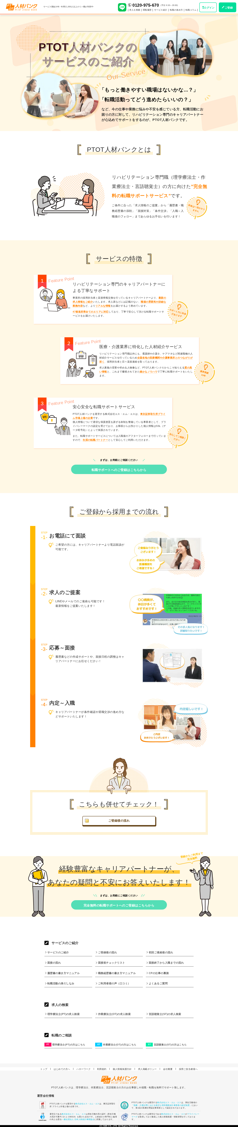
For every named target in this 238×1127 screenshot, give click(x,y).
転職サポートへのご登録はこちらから (119, 470)
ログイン (209, 7)
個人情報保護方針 (122, 1069)
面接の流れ (54, 962)
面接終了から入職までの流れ (166, 962)
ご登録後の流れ (119, 820)
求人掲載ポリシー (147, 1069)
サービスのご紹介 (58, 952)
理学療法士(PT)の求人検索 (63, 1014)
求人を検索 (134, 10)
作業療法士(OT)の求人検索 (114, 1014)
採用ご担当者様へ (188, 1069)
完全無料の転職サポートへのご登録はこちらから (119, 905)
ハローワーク (83, 1069)
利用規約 (101, 1069)
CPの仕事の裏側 (159, 973)
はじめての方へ (62, 1069)
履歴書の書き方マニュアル (63, 973)
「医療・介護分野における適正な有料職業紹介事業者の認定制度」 (161, 1105)
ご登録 (229, 7)
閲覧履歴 (147, 10)
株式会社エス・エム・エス (87, 1104)
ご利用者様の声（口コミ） (114, 983)
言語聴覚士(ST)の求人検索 (165, 1014)
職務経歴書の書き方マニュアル (117, 973)
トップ (43, 1069)
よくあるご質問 (158, 983)
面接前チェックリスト (111, 962)
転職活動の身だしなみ (60, 983)
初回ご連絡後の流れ (161, 952)
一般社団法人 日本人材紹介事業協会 (78, 1119)
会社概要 (167, 1069)
